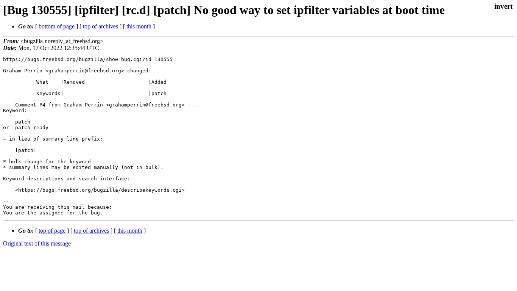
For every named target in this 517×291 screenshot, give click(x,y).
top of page (52, 230)
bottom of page (57, 26)
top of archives (100, 26)
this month (138, 26)
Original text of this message (37, 243)
